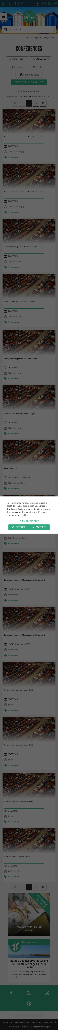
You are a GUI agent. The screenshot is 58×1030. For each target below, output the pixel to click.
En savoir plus (30, 521)
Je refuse (20, 527)
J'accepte (41, 527)
